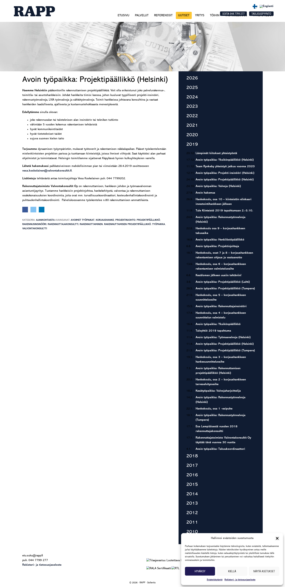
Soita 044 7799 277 (233, 14)
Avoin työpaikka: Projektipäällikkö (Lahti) (223, 282)
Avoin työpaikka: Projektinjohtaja (217, 246)
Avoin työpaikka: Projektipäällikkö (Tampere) (225, 288)
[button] (277, 538)
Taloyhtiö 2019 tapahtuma (213, 330)
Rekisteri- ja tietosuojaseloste (240, 580)
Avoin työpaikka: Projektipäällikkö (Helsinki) (225, 179)
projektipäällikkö (148, 220)
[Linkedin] (41, 209)
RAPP (34, 11)
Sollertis (151, 583)
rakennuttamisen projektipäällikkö (127, 224)
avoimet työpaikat (82, 220)
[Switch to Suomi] (254, 6)
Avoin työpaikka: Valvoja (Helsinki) (218, 186)
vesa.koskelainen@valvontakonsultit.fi (47, 170)
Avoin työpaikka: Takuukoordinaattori (220, 449)
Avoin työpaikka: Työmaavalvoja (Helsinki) (223, 337)
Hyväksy (200, 571)
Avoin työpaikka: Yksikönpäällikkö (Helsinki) (225, 160)
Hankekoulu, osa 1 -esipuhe (214, 408)
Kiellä (232, 571)
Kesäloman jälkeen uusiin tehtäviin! (218, 275)
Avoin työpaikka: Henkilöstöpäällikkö (220, 239)
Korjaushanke (105, 220)
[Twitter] (33, 209)
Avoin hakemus (205, 192)
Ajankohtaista (45, 220)
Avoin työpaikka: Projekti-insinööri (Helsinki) (225, 173)
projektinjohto (125, 220)
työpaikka (158, 224)
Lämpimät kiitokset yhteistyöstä (216, 153)
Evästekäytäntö (215, 580)
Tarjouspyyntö (261, 14)
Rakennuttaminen (91, 224)
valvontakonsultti (34, 228)
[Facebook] (25, 209)
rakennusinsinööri (34, 224)
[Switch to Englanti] (266, 6)
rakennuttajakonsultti (63, 224)
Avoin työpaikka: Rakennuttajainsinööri (221, 306)
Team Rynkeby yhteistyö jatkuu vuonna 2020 (225, 166)
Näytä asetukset (264, 571)
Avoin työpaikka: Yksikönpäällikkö (218, 324)
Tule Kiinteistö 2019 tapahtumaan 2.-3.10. (224, 210)
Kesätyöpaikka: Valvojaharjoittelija (218, 391)
